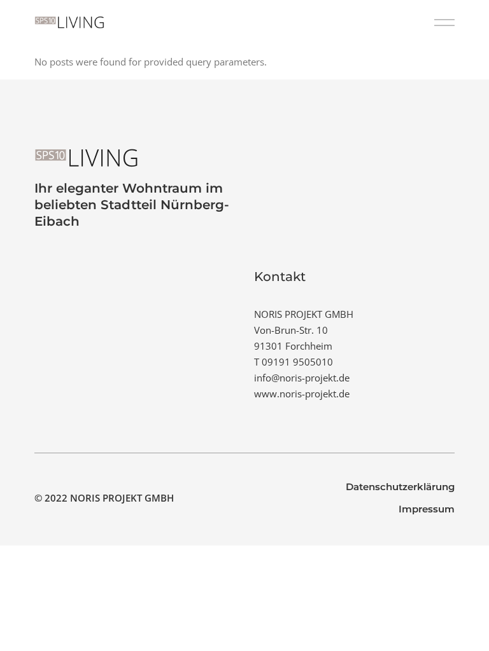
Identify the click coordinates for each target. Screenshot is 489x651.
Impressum (427, 509)
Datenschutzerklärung (400, 487)
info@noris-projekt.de (302, 377)
